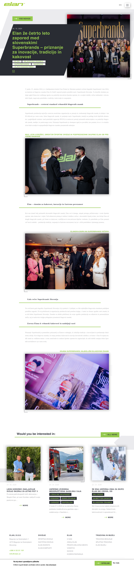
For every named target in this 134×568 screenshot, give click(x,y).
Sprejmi (105, 563)
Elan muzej (101, 545)
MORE (25, 505)
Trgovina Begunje (104, 539)
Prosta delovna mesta (77, 545)
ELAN (17, 61)
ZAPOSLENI (67, 502)
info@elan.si (15, 554)
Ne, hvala (116, 563)
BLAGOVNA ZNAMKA (33, 61)
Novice (70, 551)
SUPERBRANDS (21, 64)
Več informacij (51, 565)
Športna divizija (45, 539)
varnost (54, 502)
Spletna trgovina (104, 542)
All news (112, 434)
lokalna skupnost (60, 494)
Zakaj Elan (72, 542)
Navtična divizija (45, 542)
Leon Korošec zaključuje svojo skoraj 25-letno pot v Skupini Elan (22, 491)
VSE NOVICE (25, 19)
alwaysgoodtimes (24, 67)
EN (120, 5)
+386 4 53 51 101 (16, 550)
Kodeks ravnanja (75, 554)
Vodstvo (71, 548)
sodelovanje (69, 498)
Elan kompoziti (45, 548)
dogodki (54, 498)
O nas (69, 539)
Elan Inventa (44, 545)
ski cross (98, 494)
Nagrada (38, 64)
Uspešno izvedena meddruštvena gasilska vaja (65, 490)
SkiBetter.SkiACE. (102, 498)
